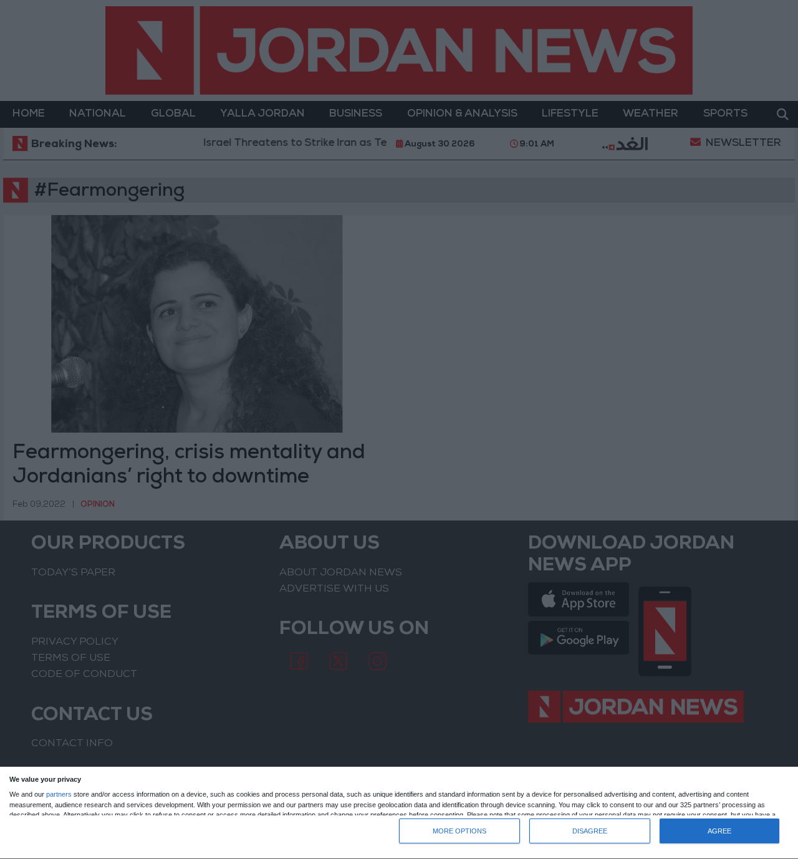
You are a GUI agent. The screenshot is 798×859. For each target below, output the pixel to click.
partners (59, 794)
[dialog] (399, 813)
